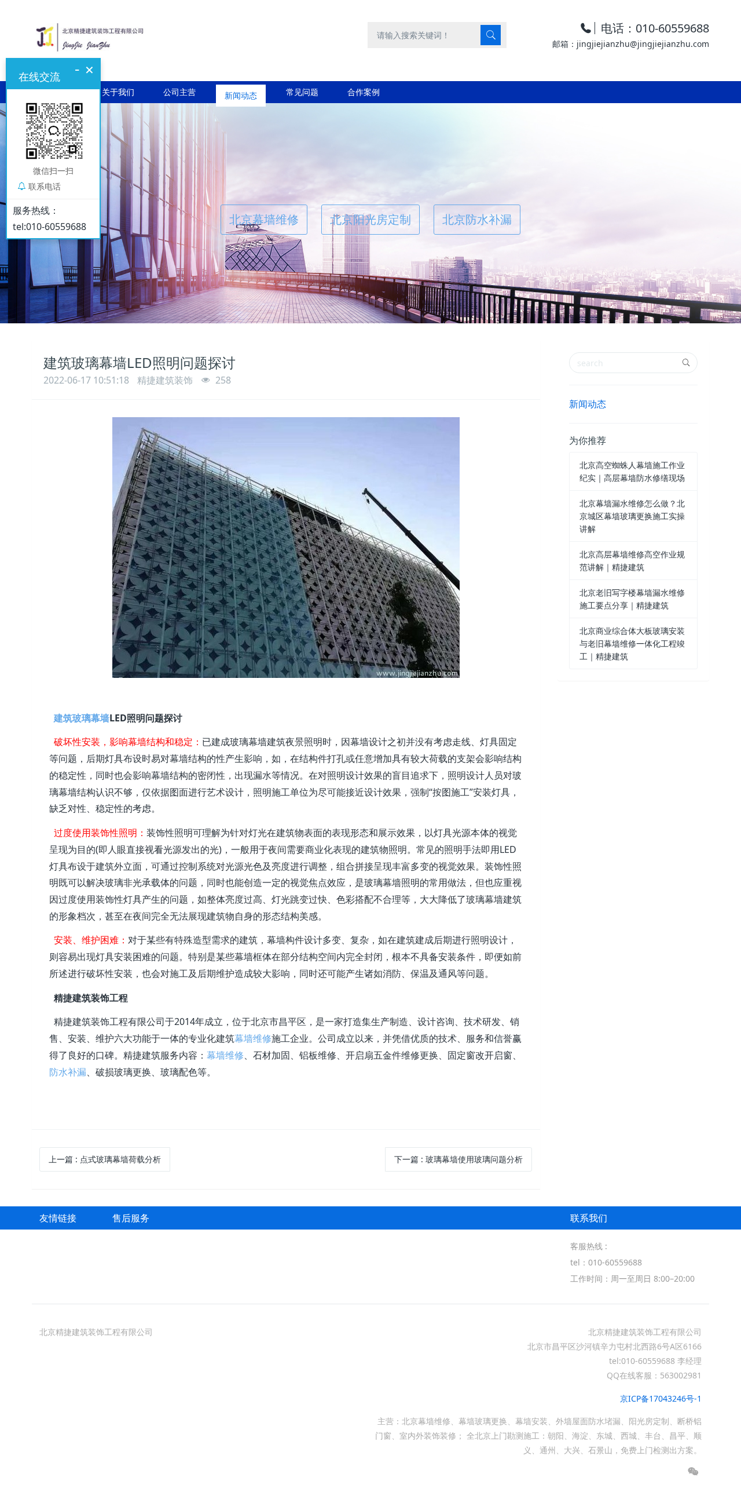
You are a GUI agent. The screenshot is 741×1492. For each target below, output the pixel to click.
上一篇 (105, 1159)
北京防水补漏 (477, 219)
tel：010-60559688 (606, 1262)
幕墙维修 (253, 1038)
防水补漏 (67, 1072)
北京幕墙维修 (264, 219)
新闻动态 (587, 403)
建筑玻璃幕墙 (81, 718)
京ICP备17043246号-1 (661, 1398)
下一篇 (458, 1159)
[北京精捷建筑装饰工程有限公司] (89, 34)
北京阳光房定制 (370, 219)
